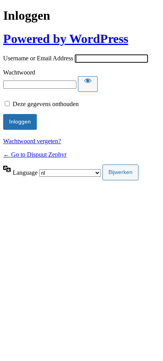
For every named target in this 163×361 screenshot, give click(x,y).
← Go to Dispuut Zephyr (34, 154)
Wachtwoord (19, 72)
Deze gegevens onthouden (46, 104)
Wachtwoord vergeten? (32, 141)
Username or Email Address (38, 58)
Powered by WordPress (65, 39)
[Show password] (88, 84)
